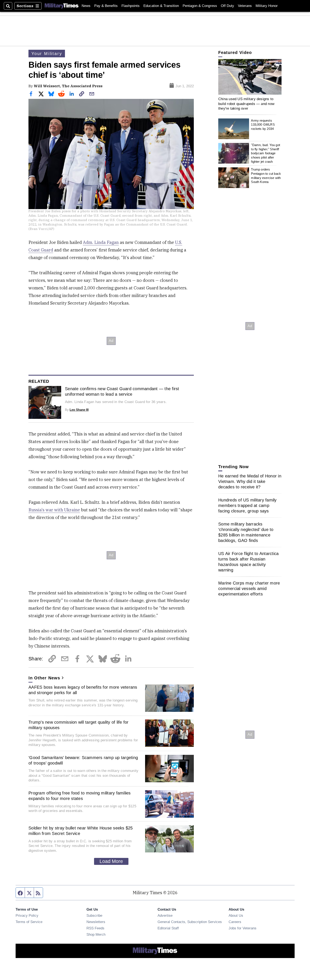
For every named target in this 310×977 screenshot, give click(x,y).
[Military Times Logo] (61, 5)
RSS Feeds (95, 928)
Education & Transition (161, 6)
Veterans (245, 6)
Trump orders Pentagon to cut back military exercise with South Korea (266, 176)
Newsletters (95, 922)
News (86, 6)
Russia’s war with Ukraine (54, 510)
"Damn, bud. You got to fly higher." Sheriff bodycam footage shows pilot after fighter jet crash (265, 153)
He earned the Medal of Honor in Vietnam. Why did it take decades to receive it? (249, 481)
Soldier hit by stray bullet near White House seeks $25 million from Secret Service (80, 831)
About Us (236, 915)
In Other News (44, 678)
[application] (250, 77)
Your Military (46, 53)
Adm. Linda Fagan (101, 242)
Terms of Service (29, 922)
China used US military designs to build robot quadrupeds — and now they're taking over (246, 103)
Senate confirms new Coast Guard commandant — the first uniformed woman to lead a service (122, 391)
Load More (111, 861)
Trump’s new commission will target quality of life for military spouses (78, 725)
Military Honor (267, 6)
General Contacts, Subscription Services (190, 922)
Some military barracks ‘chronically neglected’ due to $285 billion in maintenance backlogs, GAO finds (246, 532)
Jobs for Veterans (242, 928)
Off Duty (227, 6)
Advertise (165, 915)
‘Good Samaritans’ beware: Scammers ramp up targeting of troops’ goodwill (83, 760)
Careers (235, 922)
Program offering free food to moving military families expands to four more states (79, 796)
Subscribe (94, 915)
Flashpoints (130, 6)
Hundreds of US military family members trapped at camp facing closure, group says (247, 505)
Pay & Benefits (106, 6)
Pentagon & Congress (200, 6)
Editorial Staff (168, 928)
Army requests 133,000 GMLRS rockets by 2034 (263, 124)
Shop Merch (95, 934)
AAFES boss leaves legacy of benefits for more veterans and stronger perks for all (82, 690)
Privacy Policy (27, 915)
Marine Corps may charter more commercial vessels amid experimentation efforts (249, 588)
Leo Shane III (79, 409)
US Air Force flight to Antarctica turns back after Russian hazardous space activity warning (248, 561)
